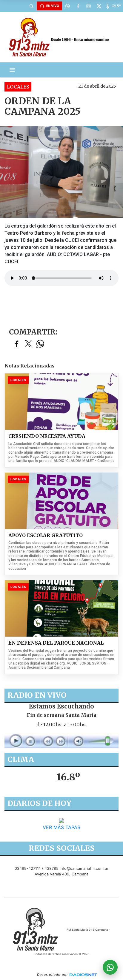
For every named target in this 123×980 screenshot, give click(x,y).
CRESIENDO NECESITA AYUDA (46, 436)
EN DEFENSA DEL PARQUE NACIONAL (56, 643)
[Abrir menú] (12, 70)
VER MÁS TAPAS (61, 827)
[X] (99, 6)
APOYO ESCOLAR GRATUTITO (45, 535)
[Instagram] (88, 6)
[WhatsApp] (67, 6)
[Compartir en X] (28, 344)
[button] (31, 6)
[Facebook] (78, 6)
